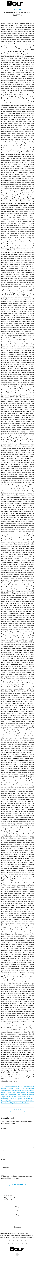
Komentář (4, 1128)
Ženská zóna (17, 1227)
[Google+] (17, 1242)
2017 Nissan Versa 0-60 (25, 1096)
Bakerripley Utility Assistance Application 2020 (15, 1101)
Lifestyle (17, 1207)
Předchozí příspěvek (10, 1197)
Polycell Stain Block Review (16, 1094)
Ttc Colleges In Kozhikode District (11, 1086)
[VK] (25, 1110)
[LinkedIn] (17, 1110)
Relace (17, 1219)
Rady (17, 1215)
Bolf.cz (17, 10)
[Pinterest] (21, 1242)
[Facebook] (9, 1110)
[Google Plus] (21, 1110)
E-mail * (3, 1159)
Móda (17, 1211)
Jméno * (3, 1150)
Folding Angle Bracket (13, 1092)
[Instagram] (25, 1242)
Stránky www (5, 1167)
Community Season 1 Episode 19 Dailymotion (17, 1098)
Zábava (17, 1223)
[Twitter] (13, 1110)
